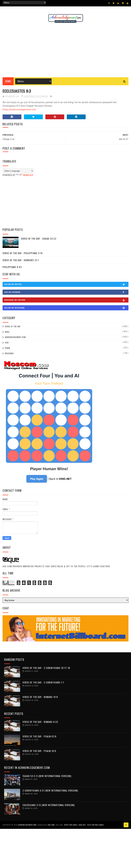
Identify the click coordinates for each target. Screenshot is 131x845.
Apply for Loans (70, 825)
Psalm (7, 348)
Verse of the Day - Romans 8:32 (40, 722)
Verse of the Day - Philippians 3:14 (23, 253)
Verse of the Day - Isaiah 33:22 (38, 238)
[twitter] (114, 3)
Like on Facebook (12, 292)
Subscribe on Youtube (14, 300)
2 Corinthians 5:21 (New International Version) (50, 790)
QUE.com (51, 825)
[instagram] (123, 3)
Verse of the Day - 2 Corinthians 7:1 (43, 682)
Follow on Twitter (13, 284)
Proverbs (9, 353)
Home (8, 81)
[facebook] (109, 3)
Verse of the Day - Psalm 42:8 (39, 736)
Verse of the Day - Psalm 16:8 (39, 751)
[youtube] (127, 3)
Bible (7, 332)
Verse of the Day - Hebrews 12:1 (21, 260)
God (7, 342)
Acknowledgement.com (15, 337)
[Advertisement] (65, 50)
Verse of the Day (12, 326)
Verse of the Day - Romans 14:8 (40, 697)
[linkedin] (118, 3)
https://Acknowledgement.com (19, 109)
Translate (27, 175)
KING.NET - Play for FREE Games (91, 825)
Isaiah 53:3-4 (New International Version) (47, 776)
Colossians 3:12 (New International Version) (49, 805)
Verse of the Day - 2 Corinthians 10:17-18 (46, 668)
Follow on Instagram (14, 308)
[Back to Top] (126, 824)
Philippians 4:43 (12, 267)
